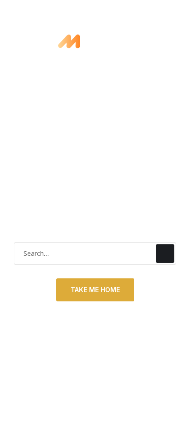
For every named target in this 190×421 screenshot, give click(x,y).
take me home (95, 290)
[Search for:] (95, 253)
